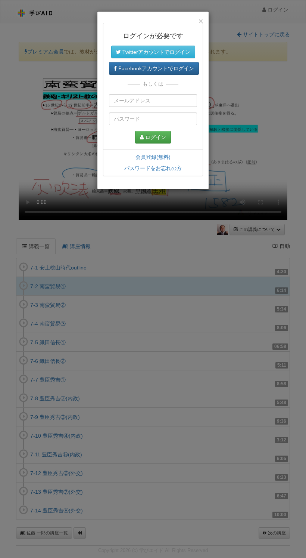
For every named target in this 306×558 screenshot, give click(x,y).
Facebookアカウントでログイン (155, 68)
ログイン (155, 137)
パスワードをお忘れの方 (153, 168)
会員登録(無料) (153, 157)
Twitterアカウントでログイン (155, 52)
